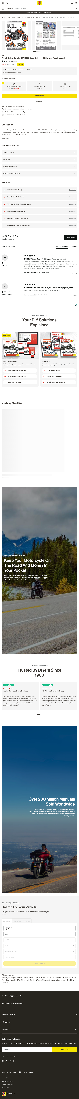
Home (4, 17)
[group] (12, 236)
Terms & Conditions (7, 1081)
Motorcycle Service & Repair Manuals (20, 17)
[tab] (34, 51)
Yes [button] (39, 272)
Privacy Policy (5, 1078)
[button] (39, 61)
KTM (36, 17)
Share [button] (47, 272)
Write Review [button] (70, 237)
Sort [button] (3, 247)
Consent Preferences (7, 1084)
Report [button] (43, 272)
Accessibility (5, 1087)
